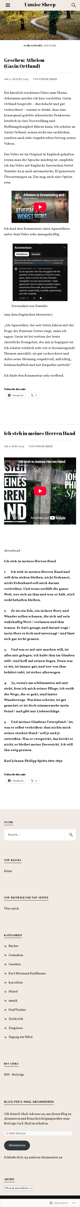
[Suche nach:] (40, 835)
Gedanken (16, 955)
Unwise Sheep (40, 4)
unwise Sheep (48, 79)
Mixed (13, 991)
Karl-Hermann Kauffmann (27, 973)
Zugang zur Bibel (20, 1037)
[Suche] (70, 5)
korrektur (16, 983)
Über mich (11, 909)
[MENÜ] (8, 5)
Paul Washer (17, 1010)
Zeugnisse (16, 1028)
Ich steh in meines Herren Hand (39, 433)
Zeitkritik (16, 1019)
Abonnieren (17, 1145)
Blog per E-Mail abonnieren (29, 1101)
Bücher (14, 946)
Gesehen (15, 964)
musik (13, 1001)
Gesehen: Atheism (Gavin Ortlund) (24, 63)
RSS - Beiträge (14, 1075)
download (12, 550)
